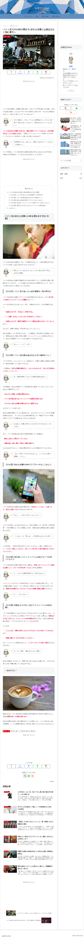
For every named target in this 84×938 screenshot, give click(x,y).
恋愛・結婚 (7, 731)
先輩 (24, 731)
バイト (18, 731)
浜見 (71, 66)
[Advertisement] (29, 94)
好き (29, 731)
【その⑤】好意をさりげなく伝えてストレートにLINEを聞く (28, 205)
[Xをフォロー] (25, 775)
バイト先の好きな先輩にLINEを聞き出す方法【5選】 (24, 192)
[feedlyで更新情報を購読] (28, 775)
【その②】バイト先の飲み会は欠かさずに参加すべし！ (26, 197)
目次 (26, 188)
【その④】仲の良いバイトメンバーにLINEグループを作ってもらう (30, 203)
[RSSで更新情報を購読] (32, 775)
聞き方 (33, 731)
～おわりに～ (12, 208)
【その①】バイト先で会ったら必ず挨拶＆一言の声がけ (26, 195)
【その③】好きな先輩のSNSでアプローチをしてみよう (26, 200)
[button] (46, 72)
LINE (14, 731)
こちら (65, 87)
